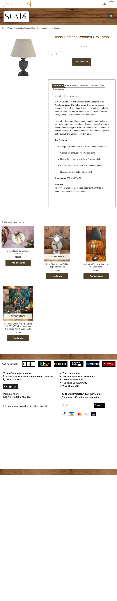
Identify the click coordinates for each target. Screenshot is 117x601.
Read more (57, 276)
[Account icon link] (104, 3)
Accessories (19, 28)
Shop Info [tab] (84, 85)
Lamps (28, 28)
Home (4, 28)
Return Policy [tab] (71, 85)
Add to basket (81, 61)
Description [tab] (58, 85)
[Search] (29, 4)
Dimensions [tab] (58, 89)
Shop (10, 28)
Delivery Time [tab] (97, 85)
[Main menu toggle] (111, 16)
